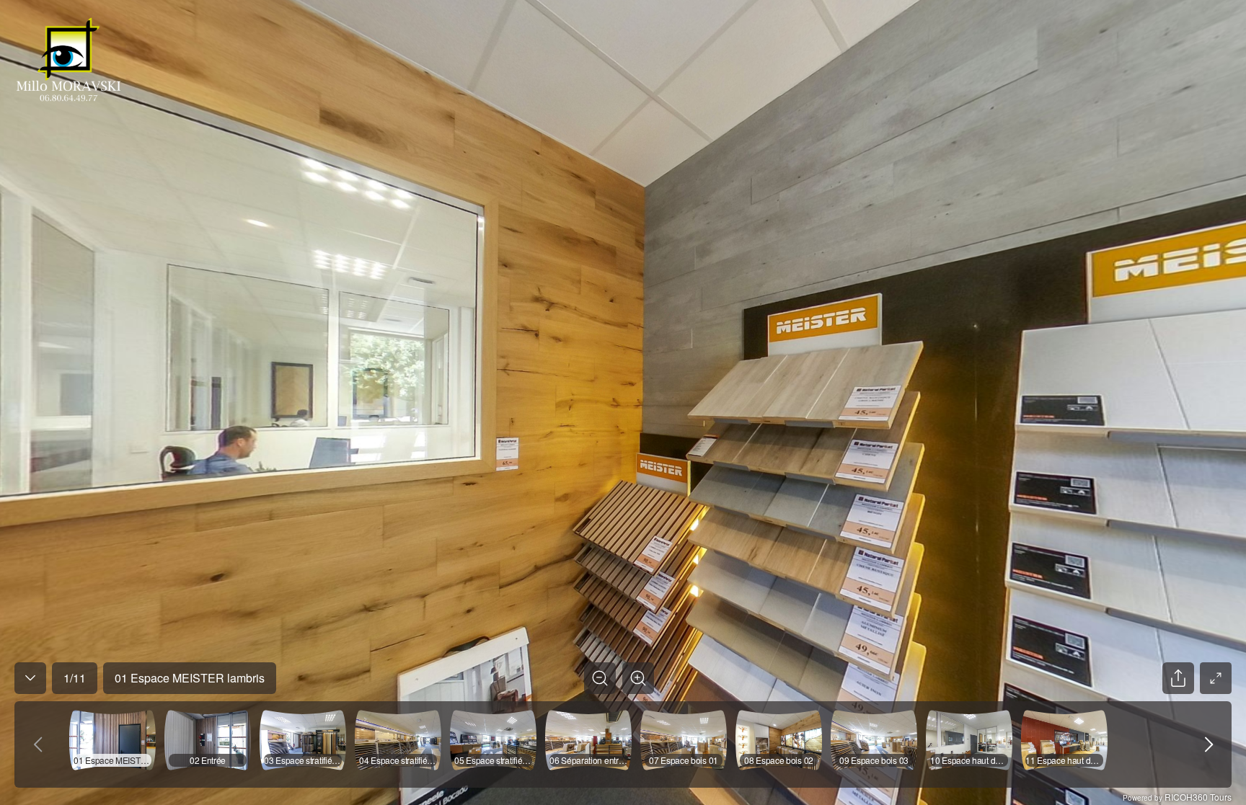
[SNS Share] (1178, 678)
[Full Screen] (1216, 678)
